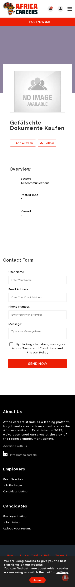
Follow (49, 143)
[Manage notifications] (65, 577)
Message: (15, 324)
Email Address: (18, 289)
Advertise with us (15, 446)
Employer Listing (14, 516)
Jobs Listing (11, 522)
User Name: (16, 272)
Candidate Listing (15, 491)
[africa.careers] (20, 8)
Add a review (24, 143)
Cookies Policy (42, 555)
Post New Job (39, 22)
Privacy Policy (37, 352)
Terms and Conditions (39, 348)
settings (62, 572)
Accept (37, 580)
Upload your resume (17, 528)
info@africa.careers (23, 455)
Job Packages (12, 485)
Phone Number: (19, 306)
